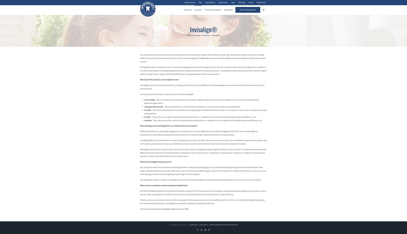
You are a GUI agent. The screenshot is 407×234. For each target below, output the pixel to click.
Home (189, 35)
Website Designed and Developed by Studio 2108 (223, 225)
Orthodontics (206, 35)
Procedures (196, 35)
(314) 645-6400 (193, 225)
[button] (263, 9)
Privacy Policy (203, 225)
